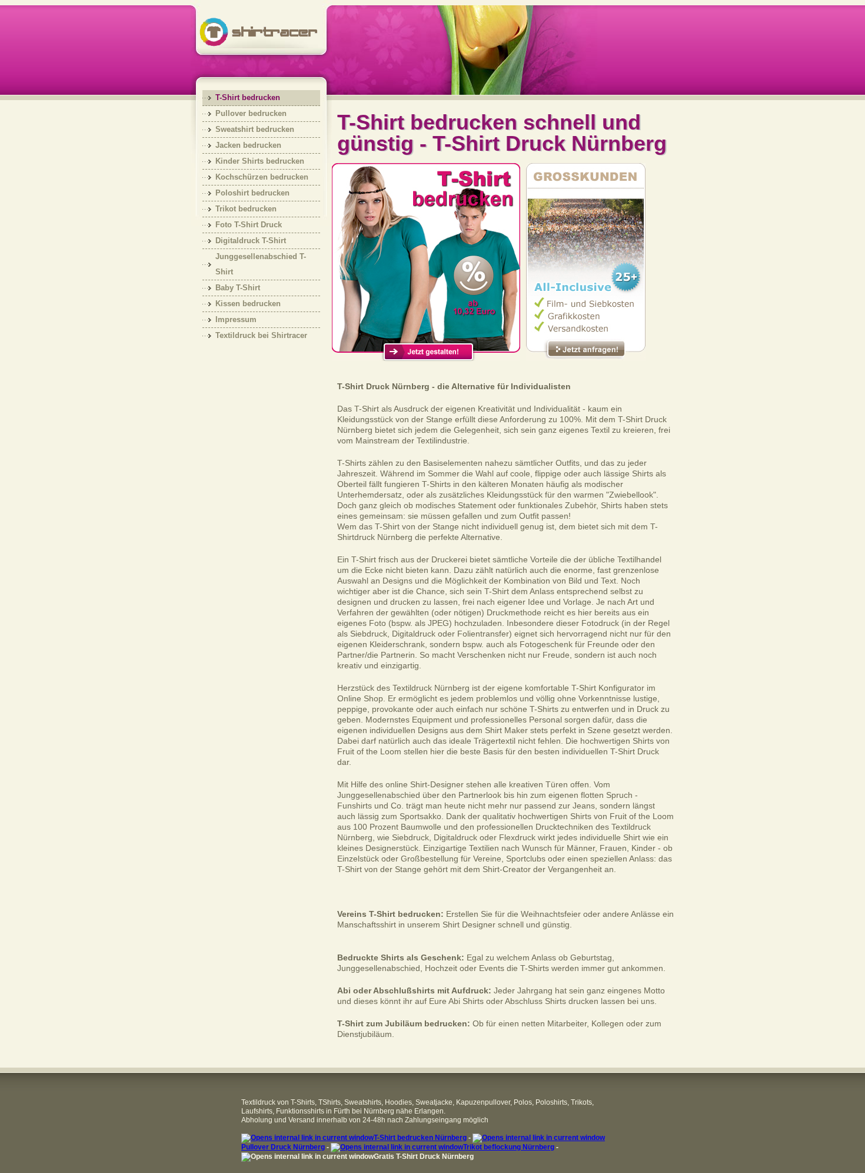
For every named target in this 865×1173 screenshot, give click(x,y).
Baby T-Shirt (237, 287)
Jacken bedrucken (248, 145)
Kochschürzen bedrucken (261, 177)
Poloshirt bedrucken (252, 192)
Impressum (236, 319)
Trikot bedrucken (246, 208)
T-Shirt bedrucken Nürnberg (420, 1138)
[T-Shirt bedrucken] (426, 358)
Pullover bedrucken (251, 113)
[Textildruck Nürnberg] (242, 26)
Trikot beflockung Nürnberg (508, 1147)
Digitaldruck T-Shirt (250, 240)
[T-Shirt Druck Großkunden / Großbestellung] (586, 358)
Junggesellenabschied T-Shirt (260, 264)
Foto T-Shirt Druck (248, 224)
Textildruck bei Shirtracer (261, 335)
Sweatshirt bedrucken (254, 129)
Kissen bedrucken (248, 303)
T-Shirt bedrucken (247, 97)
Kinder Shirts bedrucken (259, 161)
